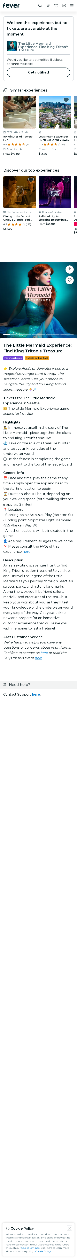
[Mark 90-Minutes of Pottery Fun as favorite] (31, 100)
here (26, 552)
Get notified (38, 72)
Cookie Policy (43, 1251)
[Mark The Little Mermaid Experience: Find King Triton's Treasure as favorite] (70, 280)
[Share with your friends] (70, 269)
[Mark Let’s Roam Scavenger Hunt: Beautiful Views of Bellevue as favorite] (66, 100)
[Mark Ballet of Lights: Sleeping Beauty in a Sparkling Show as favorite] (66, 180)
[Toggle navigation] (72, 6)
